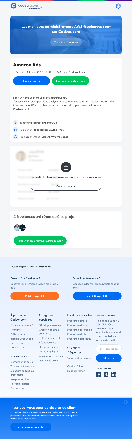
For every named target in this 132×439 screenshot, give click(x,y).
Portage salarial (19, 383)
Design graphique (49, 347)
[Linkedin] (113, 374)
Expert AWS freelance (55, 136)
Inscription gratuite (97, 296)
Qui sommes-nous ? (21, 325)
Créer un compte (66, 186)
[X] (106, 374)
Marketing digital (49, 351)
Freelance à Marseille (79, 329)
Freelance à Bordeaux (79, 338)
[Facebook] (98, 374)
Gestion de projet (49, 360)
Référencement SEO (51, 338)
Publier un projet (34, 296)
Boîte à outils (17, 334)
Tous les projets (18, 266)
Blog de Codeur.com (22, 338)
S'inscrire (108, 358)
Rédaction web (47, 342)
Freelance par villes (79, 315)
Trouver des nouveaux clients (30, 427)
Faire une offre (31, 80)
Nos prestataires (19, 379)
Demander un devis (21, 361)
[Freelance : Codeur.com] (26, 6)
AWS (32, 266)
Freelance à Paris (77, 320)
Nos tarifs (16, 329)
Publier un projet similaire (70, 80)
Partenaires (17, 388)
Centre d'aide (75, 366)
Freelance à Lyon (77, 325)
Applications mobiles (51, 356)
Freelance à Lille (76, 334)
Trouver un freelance (66, 42)
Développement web (51, 325)
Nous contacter (76, 370)
